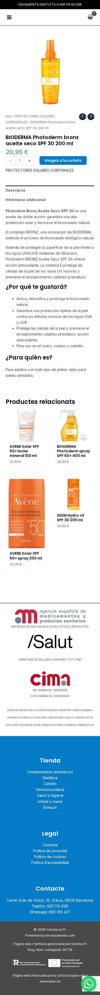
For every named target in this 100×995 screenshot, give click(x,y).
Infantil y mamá (50, 801)
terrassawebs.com (60, 935)
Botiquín (50, 807)
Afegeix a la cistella (63, 160)
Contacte (50, 845)
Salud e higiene (50, 795)
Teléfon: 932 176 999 (50, 906)
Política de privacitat (50, 851)
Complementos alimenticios (50, 772)
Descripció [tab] (15, 190)
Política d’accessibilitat (50, 862)
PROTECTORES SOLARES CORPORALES (40, 170)
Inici (9, 116)
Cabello (50, 783)
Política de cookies (50, 856)
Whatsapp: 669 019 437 (50, 912)
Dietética (50, 778)
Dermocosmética (50, 789)
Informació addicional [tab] (26, 199)
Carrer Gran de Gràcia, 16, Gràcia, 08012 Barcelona (50, 900)
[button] (88, 983)
